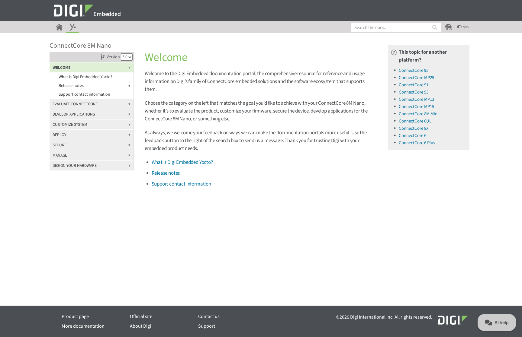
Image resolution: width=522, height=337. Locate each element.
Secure (59, 145)
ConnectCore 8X (414, 128)
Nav (465, 27)
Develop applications (74, 114)
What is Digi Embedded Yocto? (85, 77)
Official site (141, 316)
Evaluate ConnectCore (75, 104)
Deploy (59, 135)
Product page (75, 316)
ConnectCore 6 (412, 135)
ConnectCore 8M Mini (419, 114)
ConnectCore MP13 (416, 99)
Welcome (61, 67)
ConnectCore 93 (413, 92)
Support (206, 326)
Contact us (209, 316)
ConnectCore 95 (413, 70)
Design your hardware (75, 165)
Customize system (70, 124)
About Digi (140, 326)
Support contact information (84, 94)
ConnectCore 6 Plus (417, 143)
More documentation (83, 326)
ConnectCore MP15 (416, 106)
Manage (60, 155)
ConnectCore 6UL (415, 121)
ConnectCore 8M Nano (80, 45)
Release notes (71, 86)
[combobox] (396, 27)
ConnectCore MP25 (416, 78)
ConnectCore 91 (413, 85)
